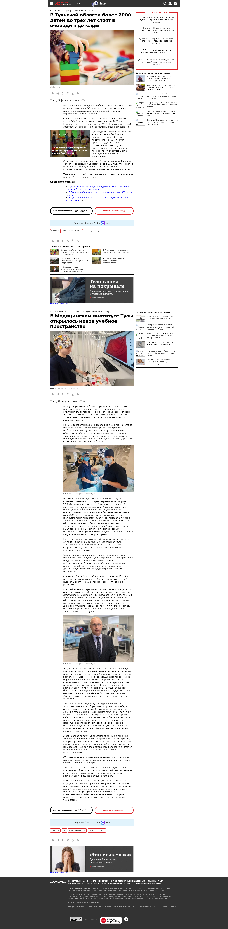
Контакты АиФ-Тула (76, 884)
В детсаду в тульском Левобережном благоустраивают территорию (75, 260)
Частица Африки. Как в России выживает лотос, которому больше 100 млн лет (161, 96)
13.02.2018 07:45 (56, 11)
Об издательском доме (78, 881)
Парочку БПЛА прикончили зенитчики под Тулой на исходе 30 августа (157, 30)
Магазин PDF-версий (99, 881)
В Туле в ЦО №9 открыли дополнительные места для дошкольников (114, 260)
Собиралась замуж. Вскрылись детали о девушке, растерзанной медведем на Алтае (160, 327)
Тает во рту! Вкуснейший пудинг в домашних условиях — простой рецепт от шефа (161, 87)
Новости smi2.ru (59, 303)
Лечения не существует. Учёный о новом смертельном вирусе (161, 343)
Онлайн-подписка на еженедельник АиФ (128, 881)
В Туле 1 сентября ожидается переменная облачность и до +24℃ (157, 51)
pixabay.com (55, 87)
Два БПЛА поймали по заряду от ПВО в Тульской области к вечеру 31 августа (156, 62)
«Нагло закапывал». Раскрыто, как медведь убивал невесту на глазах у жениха (162, 353)
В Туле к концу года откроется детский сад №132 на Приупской (116, 251)
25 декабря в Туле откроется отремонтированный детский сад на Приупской (75, 252)
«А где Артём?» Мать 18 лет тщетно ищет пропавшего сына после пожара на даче (161, 336)
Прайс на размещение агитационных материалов (108, 884)
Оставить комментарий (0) (114, 211)
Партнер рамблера (91, 919)
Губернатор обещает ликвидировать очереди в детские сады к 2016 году (72, 269)
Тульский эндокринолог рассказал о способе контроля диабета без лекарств (157, 41)
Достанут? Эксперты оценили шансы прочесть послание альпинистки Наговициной (162, 122)
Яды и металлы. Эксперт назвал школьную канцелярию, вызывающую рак (160, 362)
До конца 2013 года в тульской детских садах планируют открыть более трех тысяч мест (98, 188)
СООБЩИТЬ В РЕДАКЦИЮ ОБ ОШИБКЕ (147, 884)
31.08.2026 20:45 (56, 312)
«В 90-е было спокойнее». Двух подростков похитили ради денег (161, 317)
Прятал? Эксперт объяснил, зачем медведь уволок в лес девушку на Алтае (161, 113)
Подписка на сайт (155, 881)
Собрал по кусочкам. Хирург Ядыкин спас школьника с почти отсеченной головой (162, 105)
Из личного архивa (70, 388)
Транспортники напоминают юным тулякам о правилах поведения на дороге (157, 19)
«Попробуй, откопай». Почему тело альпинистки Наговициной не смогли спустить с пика (161, 78)
